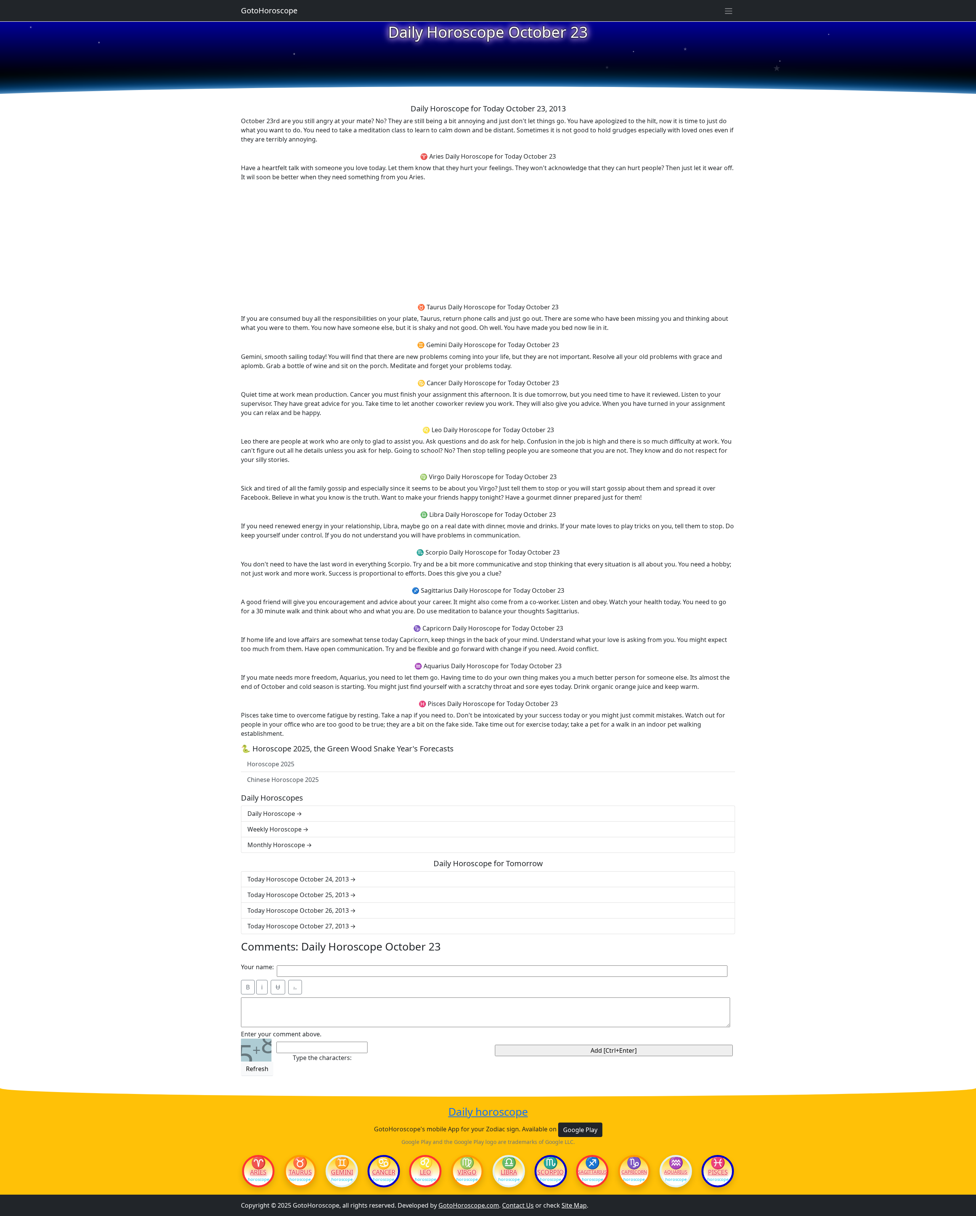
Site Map (574, 1205)
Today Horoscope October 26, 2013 (298, 910)
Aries (258, 1172)
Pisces (718, 1172)
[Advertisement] (488, 241)
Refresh (257, 1069)
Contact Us (518, 1205)
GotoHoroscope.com (468, 1205)
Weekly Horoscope (274, 829)
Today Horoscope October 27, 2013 (298, 926)
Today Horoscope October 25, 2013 (298, 895)
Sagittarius (592, 1172)
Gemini (342, 1172)
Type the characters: (322, 1058)
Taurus (300, 1172)
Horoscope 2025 (270, 764)
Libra (509, 1172)
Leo (425, 1172)
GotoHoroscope (269, 10)
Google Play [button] (580, 1130)
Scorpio (550, 1172)
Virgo (467, 1172)
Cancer (383, 1172)
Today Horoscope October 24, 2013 (298, 879)
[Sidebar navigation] (728, 10)
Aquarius (675, 1172)
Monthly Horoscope (276, 845)
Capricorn (634, 1172)
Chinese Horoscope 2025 (283, 779)
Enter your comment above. (281, 1034)
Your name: (257, 967)
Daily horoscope (488, 1111)
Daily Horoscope (271, 813)
